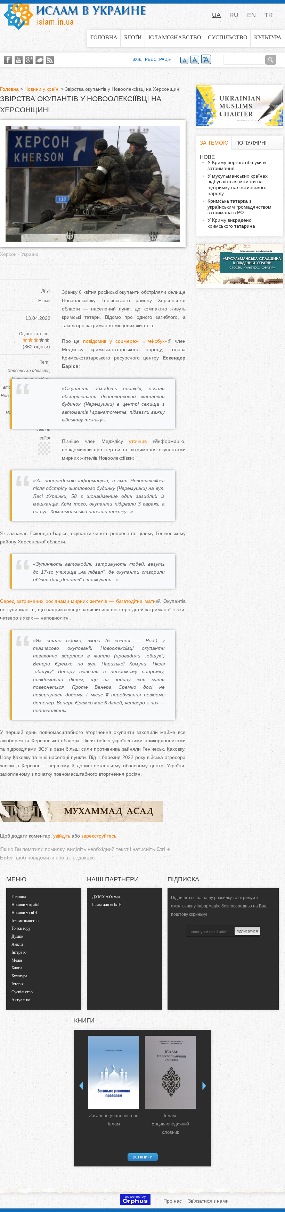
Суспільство (227, 37)
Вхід (136, 59)
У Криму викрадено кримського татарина (231, 223)
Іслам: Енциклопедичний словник (170, 1124)
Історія (17, 983)
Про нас (172, 1201)
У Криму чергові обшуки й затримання (236, 165)
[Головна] (74, 15)
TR (268, 14)
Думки (17, 936)
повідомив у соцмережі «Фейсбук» (123, 341)
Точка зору (21, 928)
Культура (268, 37)
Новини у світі (24, 912)
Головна (103, 37)
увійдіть (61, 836)
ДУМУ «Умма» (106, 896)
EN (251, 14)
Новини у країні (41, 89)
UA (216, 14)
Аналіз (17, 944)
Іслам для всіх (104, 904)
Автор (43, 429)
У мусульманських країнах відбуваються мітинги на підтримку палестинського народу (237, 184)
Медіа (16, 960)
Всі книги (143, 1157)
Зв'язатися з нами (208, 1201)
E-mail (44, 300)
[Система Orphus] (135, 1203)
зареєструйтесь (98, 836)
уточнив (141, 441)
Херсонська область (28, 370)
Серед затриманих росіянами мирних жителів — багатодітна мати (78, 601)
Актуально (20, 999)
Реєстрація (158, 59)
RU (233, 14)
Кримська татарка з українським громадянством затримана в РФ (239, 207)
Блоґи (133, 37)
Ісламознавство (174, 37)
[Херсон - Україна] (93, 240)
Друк (45, 290)
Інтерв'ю (18, 952)
